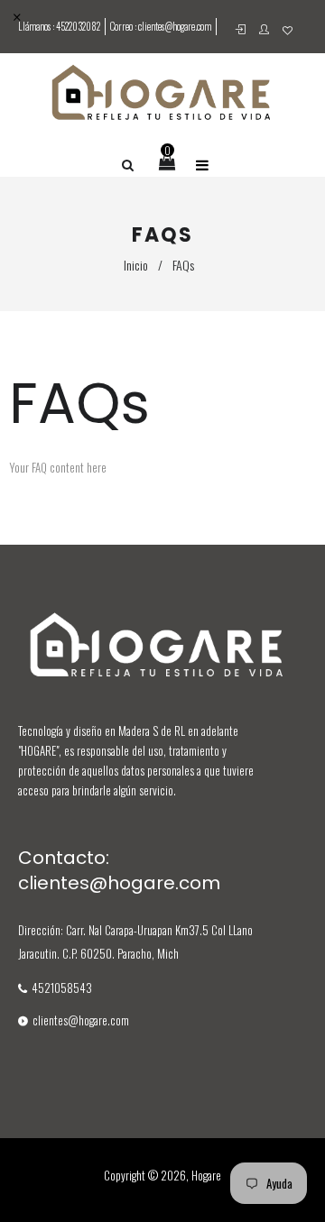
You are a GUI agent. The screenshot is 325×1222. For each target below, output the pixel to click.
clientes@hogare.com (174, 26)
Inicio (136, 264)
